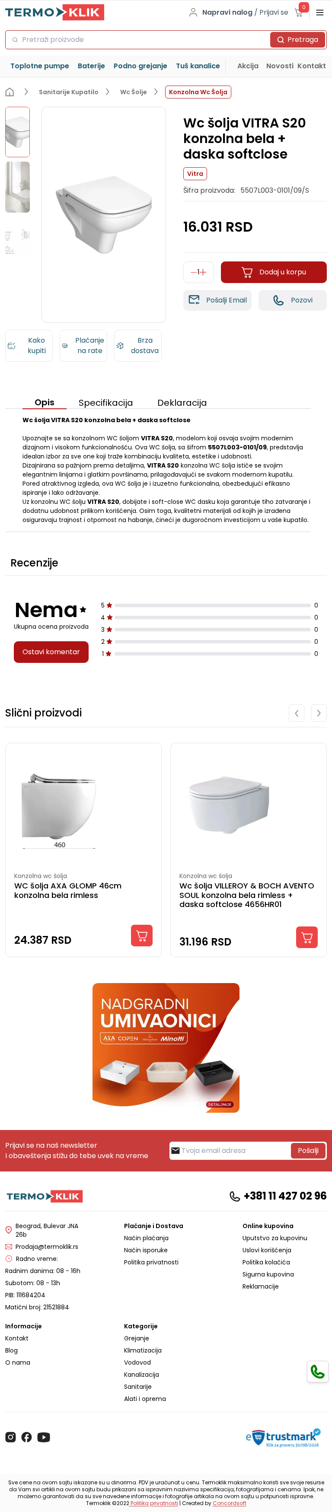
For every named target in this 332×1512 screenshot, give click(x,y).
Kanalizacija (141, 1374)
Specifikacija (106, 403)
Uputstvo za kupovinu (275, 1238)
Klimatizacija (143, 1350)
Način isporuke (146, 1250)
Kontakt (311, 66)
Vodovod (137, 1362)
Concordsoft (229, 1503)
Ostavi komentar (51, 652)
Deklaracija (182, 403)
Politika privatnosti (151, 1262)
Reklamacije (261, 1286)
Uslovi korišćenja (267, 1250)
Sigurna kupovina (268, 1274)
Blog (11, 1350)
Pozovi (302, 300)
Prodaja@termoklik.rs (47, 1246)
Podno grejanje (140, 66)
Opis (44, 402)
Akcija (248, 66)
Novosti (280, 66)
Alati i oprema (145, 1398)
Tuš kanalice (198, 66)
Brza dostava (145, 345)
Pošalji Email (226, 300)
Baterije (91, 66)
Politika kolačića (266, 1262)
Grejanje (136, 1338)
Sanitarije (138, 1386)
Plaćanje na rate (89, 345)
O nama (17, 1362)
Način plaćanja (146, 1238)
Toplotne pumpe (39, 66)
